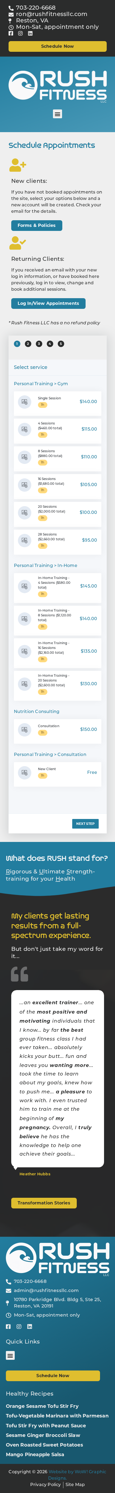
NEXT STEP (85, 824)
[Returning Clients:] (18, 243)
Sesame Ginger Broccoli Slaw (43, 1435)
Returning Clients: (37, 259)
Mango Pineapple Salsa (35, 1454)
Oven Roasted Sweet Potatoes (44, 1445)
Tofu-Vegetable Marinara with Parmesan (57, 1416)
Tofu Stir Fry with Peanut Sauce (46, 1426)
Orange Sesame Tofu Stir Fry (42, 1406)
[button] (57, 113)
